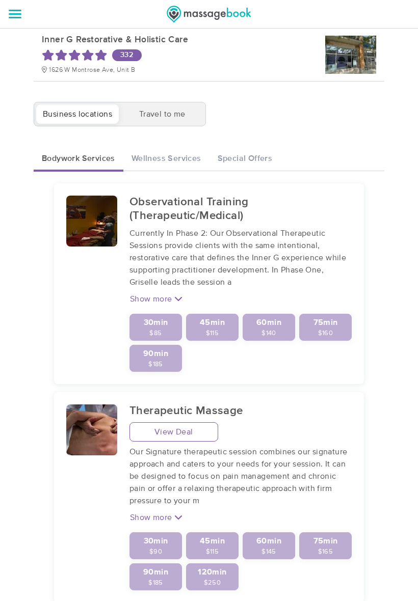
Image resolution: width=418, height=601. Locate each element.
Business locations (77, 114)
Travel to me (162, 114)
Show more (152, 299)
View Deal (173, 432)
